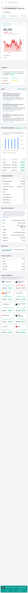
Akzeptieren (20, 590)
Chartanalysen (6, 55)
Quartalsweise (19, 127)
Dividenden (23, 16)
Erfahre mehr (22, 587)
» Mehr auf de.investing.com (8, 111)
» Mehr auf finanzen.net (7, 100)
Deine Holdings (13, 16)
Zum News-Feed (21, 89)
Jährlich (25, 127)
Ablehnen (7, 590)
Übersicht (3, 16)
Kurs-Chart (7, 23)
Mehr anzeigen (6, 217)
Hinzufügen (6, 12)
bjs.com (23, 229)
